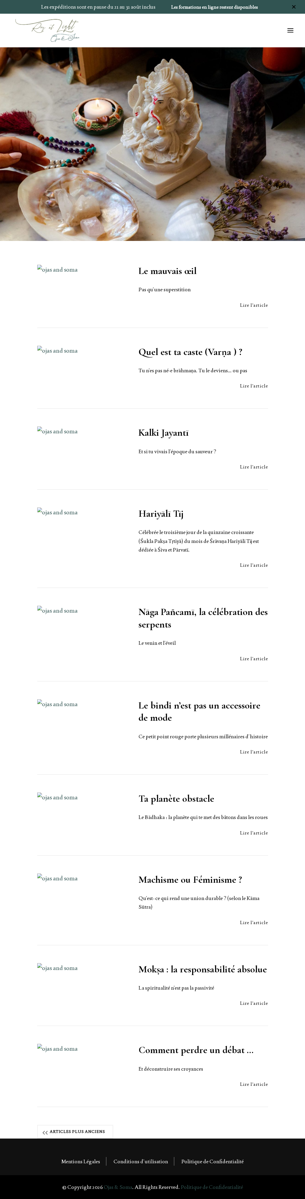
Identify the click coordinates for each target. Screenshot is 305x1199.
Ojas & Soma (118, 1187)
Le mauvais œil (168, 271)
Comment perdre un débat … (196, 1050)
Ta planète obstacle (176, 798)
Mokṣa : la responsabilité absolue (203, 969)
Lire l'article (254, 305)
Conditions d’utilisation (140, 1161)
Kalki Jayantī (164, 432)
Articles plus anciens (77, 1131)
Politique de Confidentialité (212, 1161)
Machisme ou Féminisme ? (190, 879)
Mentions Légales (80, 1161)
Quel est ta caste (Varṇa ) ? (190, 352)
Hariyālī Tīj (161, 513)
